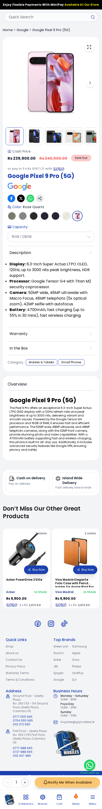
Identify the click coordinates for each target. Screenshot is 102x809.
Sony (75, 660)
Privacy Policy (15, 666)
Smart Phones (71, 362)
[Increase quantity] (25, 782)
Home (8, 30)
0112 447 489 (22, 756)
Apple (76, 653)
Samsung (79, 646)
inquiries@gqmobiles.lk (77, 722)
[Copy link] (40, 198)
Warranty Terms (17, 673)
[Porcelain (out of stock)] (66, 216)
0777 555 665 (22, 717)
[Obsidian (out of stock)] (33, 216)
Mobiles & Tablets (41, 362)
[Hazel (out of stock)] (12, 216)
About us (12, 653)
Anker (57, 660)
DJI (74, 680)
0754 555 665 (23, 721)
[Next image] (90, 83)
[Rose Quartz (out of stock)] (77, 216)
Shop (9, 646)
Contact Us (14, 660)
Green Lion (60, 646)
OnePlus (77, 673)
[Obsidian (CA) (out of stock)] (44, 216)
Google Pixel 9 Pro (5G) (51, 30)
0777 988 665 (22, 748)
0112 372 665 (21, 724)
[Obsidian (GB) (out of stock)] (55, 216)
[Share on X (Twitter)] (21, 198)
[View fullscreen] (89, 47)
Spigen (58, 673)
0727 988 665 (22, 752)
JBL (55, 666)
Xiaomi (58, 653)
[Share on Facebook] (11, 198)
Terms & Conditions (20, 680)
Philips (76, 666)
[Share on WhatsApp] (30, 198)
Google (22, 30)
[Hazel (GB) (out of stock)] (23, 216)
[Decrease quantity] (8, 782)
